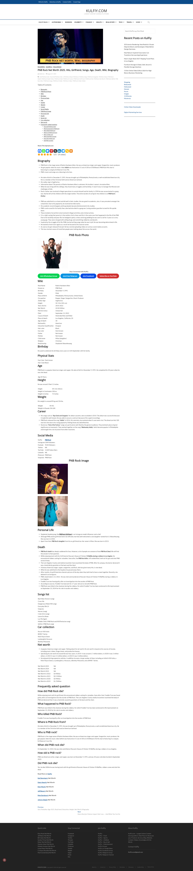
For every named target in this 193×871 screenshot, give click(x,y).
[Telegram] (63, 150)
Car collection (45, 120)
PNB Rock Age (83, 77)
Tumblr (70, 848)
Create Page (76, 2)
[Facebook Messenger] (47, 150)
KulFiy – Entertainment (105, 844)
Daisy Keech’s (42, 782)
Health (99, 22)
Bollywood (127, 84)
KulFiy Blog (43, 22)
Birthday (43, 96)
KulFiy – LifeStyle (103, 840)
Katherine (41, 74)
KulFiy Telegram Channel (106, 855)
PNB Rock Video (67, 81)
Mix (69, 857)
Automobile (56, 22)
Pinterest (71, 846)
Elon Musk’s (42, 787)
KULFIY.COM (96, 11)
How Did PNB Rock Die (56, 77)
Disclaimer (122, 867)
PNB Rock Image (46, 111)
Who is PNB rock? (48, 134)
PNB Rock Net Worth (99, 79)
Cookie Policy (140, 867)
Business (68, 22)
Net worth (44, 122)
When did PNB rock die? (50, 136)
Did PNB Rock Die (44, 77)
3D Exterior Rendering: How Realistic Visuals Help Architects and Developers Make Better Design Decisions (139, 47)
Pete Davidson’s (43, 795)
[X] (55, 150)
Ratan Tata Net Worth (44, 842)
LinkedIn (70, 844)
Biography (41, 66)
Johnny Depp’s (43, 800)
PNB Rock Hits (89, 79)
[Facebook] (39, 150)
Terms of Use (151, 867)
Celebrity (78, 22)
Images (126, 94)
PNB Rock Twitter (58, 81)
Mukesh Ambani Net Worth (46, 846)
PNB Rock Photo (46, 91)
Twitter (70, 838)
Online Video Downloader (132, 107)
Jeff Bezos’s (42, 791)
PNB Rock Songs (48, 81)
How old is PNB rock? (49, 138)
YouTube (70, 842)
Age (42, 100)
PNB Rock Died (58, 79)
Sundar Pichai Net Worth (45, 840)
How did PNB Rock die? (50, 126)
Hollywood (57, 66)
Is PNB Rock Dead (68, 77)
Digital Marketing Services (133, 112)
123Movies (128, 96)
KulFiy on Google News (105, 848)
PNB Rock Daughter (93, 77)
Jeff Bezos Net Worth (44, 836)
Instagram (71, 836)
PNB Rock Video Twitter (79, 81)
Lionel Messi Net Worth (45, 848)
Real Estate (110, 22)
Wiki (42, 94)
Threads (70, 840)
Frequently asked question (49, 124)
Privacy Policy (112, 867)
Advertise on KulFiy (55, 2)
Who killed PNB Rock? (49, 130)
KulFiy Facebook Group (105, 850)
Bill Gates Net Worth (44, 838)
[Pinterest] (51, 150)
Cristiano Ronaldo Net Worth (47, 850)
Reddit (70, 850)
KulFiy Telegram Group (105, 852)
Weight (43, 105)
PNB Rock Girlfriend (79, 79)
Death (43, 116)
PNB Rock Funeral (68, 79)
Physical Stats (45, 98)
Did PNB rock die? (48, 140)
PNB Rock (76, 77)
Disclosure (131, 867)
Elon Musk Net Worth (44, 833)
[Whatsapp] (43, 150)
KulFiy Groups (102, 846)
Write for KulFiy (43, 2)
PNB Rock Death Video (48, 79)
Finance (89, 22)
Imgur (70, 852)
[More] (71, 150)
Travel (129, 22)
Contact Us (102, 867)
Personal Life (45, 113)
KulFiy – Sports (103, 838)
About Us (94, 867)
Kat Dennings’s (43, 778)
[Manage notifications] (4, 860)
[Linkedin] (59, 150)
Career (43, 107)
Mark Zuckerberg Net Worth (47, 852)
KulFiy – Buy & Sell (104, 842)
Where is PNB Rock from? (50, 132)
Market (126, 89)
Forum (126, 91)
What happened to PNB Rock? (52, 128)
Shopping (127, 82)
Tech (121, 22)
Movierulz (127, 98)
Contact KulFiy (67, 2)
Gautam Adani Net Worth (46, 844)
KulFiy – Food (102, 836)
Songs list (44, 118)
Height (43, 102)
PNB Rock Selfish (110, 79)
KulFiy (50, 774)
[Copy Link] (67, 150)
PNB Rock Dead (103, 77)
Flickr (69, 855)
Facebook (71, 833)
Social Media (45, 109)
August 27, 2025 (51, 74)
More (138, 22)
